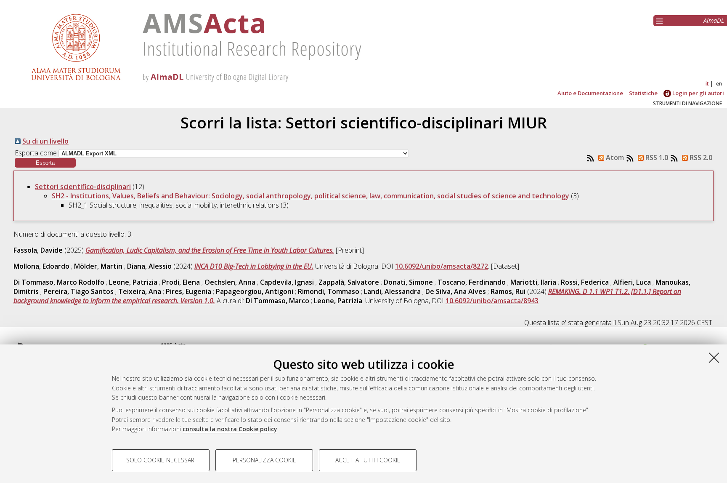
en (719, 83)
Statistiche (643, 93)
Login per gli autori (697, 93)
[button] (45, 163)
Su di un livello (45, 141)
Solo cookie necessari (161, 460)
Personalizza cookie (264, 460)
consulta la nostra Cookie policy (230, 429)
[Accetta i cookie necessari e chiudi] (714, 357)
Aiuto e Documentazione (590, 93)
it (707, 83)
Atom (614, 157)
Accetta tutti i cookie (368, 460)
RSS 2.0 (700, 157)
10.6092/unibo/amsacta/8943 (492, 300)
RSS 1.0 (656, 157)
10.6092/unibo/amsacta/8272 (441, 266)
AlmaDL (713, 20)
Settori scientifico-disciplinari (83, 186)
